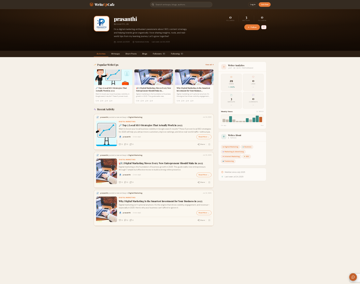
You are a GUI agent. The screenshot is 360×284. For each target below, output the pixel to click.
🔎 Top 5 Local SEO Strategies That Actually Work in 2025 (150, 125)
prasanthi (127, 137)
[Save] (209, 144)
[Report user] (263, 27)
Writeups (115, 53)
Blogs (144, 53)
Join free (264, 4)
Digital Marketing (127, 122)
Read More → (204, 137)
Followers (158, 53)
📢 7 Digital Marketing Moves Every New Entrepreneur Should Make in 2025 (161, 163)
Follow (254, 27)
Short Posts (131, 53)
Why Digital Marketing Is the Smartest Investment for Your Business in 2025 (160, 201)
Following (176, 53)
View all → (209, 64)
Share (202, 144)
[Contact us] (353, 277)
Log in (252, 4)
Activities (101, 53)
